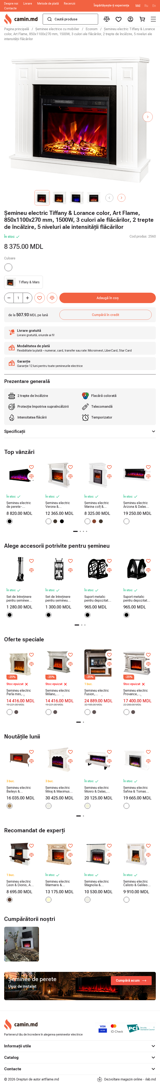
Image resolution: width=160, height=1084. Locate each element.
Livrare (27, 3)
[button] (148, 117)
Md (137, 6)
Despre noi (11, 3)
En (154, 6)
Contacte (10, 8)
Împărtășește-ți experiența (111, 5)
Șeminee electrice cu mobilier (57, 29)
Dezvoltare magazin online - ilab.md (130, 1079)
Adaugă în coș (108, 298)
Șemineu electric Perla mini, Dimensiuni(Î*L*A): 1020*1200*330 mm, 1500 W (20, 692)
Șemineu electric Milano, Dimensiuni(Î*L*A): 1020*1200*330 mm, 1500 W (58, 692)
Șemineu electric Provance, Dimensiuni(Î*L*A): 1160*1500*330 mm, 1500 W (136, 692)
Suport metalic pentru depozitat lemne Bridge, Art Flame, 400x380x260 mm (97, 598)
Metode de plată (48, 3)
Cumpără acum (128, 980)
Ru (146, 6)
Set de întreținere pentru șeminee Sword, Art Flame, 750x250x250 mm (19, 598)
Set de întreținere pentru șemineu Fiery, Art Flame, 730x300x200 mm (58, 598)
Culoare (9, 258)
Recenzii (69, 3)
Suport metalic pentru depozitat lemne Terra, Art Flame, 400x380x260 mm (136, 598)
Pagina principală (16, 29)
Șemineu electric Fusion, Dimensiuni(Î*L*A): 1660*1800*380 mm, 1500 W (97, 692)
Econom (92, 29)
